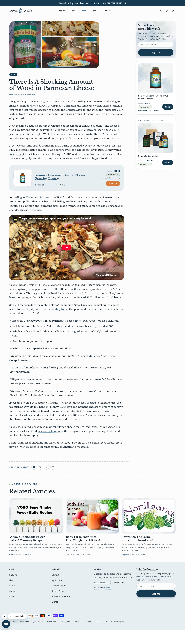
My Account (57, 580)
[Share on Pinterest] (46, 467)
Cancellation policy (117, 621)
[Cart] (173, 11)
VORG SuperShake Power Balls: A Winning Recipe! (27, 538)
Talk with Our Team (102, 587)
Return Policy (58, 591)
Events (108, 10)
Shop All (61, 10)
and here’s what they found (52, 309)
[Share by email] (52, 467)
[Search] (161, 11)
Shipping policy (101, 621)
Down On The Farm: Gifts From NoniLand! (137, 538)
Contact (55, 574)
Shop (167, 106)
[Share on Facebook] (33, 467)
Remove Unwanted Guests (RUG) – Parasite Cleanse (60, 177)
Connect (95, 10)
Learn (83, 10)
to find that (16, 154)
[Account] (167, 11)
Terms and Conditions (83, 621)
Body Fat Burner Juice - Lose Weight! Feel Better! (83, 538)
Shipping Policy (59, 585)
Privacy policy (66, 621)
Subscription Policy (61, 596)
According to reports (50, 431)
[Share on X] (40, 467)
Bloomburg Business (38, 197)
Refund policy (52, 621)
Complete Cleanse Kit (148, 156)
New (73, 10)
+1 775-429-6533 (101, 582)
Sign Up (155, 52)
